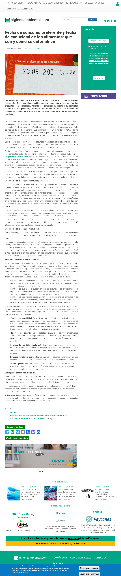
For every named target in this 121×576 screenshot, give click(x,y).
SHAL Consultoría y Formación (23, 516)
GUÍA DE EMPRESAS (80, 557)
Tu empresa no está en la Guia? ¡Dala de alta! (60, 543)
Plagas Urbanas (34, 3)
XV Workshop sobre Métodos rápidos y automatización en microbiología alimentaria (104, 493)
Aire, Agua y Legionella (53, 3)
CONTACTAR (100, 557)
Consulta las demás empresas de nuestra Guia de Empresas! (60, 538)
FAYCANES (98, 511)
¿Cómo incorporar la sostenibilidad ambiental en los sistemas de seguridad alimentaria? (67, 493)
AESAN (13, 412)
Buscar (92, 19)
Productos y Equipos (15, 3)
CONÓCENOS (60, 557)
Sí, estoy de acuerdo (89, 568)
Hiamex (60, 513)
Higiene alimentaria (73, 3)
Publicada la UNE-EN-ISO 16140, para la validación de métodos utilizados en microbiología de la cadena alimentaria (30, 494)
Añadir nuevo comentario (17, 438)
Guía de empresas (25, 9)
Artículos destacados (94, 3)
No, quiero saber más (89, 574)
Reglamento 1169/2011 (16, 157)
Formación (11, 9)
